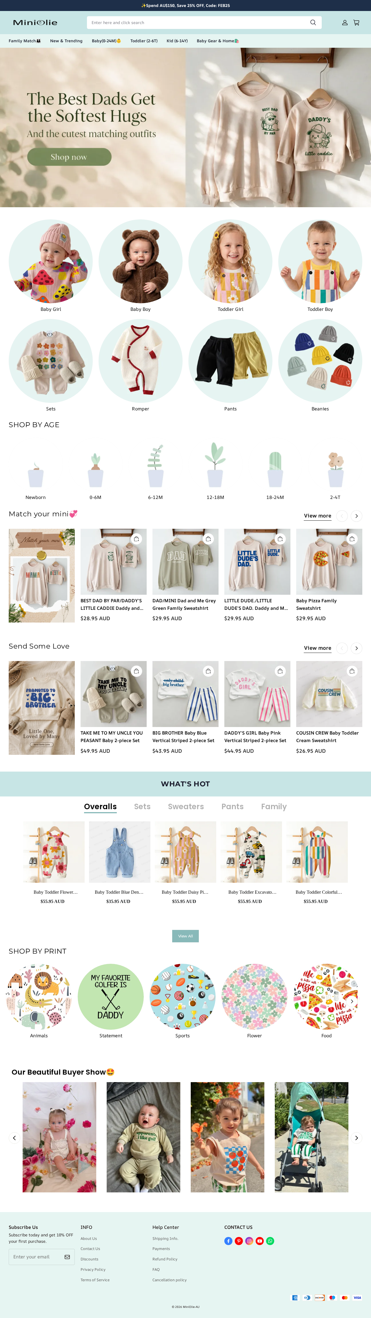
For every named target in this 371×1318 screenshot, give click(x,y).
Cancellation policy (169, 1279)
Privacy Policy (93, 1269)
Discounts (89, 1259)
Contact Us (90, 1248)
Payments (161, 1248)
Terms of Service (95, 1279)
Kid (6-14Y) (177, 40)
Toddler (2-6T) (143, 40)
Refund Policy (164, 1259)
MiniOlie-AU (191, 1307)
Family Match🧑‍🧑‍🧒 (25, 40)
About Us (89, 1238)
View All (185, 936)
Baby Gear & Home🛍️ (218, 40)
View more (317, 515)
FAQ (156, 1269)
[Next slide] (356, 1138)
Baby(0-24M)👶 (106, 40)
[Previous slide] (14, 1138)
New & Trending (66, 40)
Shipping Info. (165, 1238)
